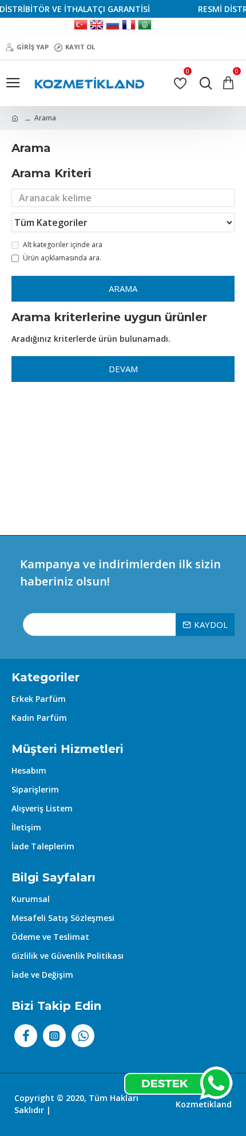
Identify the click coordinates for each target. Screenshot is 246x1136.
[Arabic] (145, 26)
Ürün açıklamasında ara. (62, 258)
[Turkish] (81, 26)
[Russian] (113, 26)
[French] (129, 26)
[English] (97, 26)
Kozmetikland (204, 1104)
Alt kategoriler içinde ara (62, 244)
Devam (123, 368)
